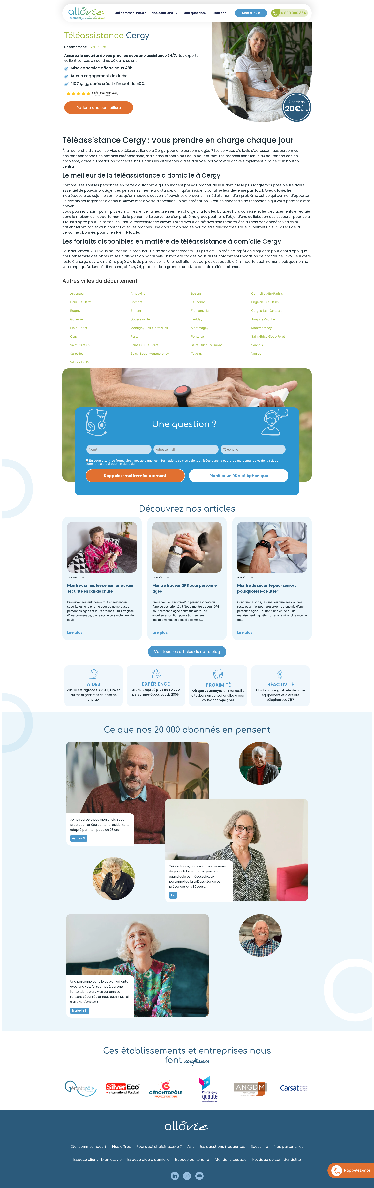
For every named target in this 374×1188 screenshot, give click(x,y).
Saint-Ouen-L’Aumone (206, 345)
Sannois (257, 345)
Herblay (196, 319)
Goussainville (140, 319)
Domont (136, 302)
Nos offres (121, 1147)
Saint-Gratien (80, 345)
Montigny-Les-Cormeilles (149, 328)
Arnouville (138, 293)
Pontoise (197, 336)
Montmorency (261, 328)
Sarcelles (76, 353)
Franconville (200, 311)
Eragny (75, 311)
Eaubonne (198, 302)
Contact (219, 13)
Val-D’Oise (98, 47)
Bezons (196, 293)
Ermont (136, 311)
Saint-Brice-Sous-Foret (268, 336)
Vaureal (256, 353)
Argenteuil (77, 293)
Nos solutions (162, 13)
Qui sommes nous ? (88, 1147)
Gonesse (76, 319)
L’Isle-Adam (78, 328)
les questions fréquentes (222, 1147)
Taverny (197, 353)
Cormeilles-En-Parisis (267, 293)
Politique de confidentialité (276, 1159)
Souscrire (259, 1147)
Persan (135, 336)
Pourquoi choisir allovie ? (159, 1147)
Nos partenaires (288, 1147)
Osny (74, 336)
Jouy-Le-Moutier (263, 319)
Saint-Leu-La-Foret (144, 345)
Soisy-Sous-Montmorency (150, 353)
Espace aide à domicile (148, 1159)
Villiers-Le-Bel (80, 362)
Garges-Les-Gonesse (266, 311)
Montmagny (199, 328)
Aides (93, 684)
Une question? (195, 13)
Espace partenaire (192, 1159)
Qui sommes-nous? (130, 13)
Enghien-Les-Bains (265, 302)
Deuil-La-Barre (81, 302)
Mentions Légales (231, 1159)
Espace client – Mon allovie (97, 1159)
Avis (191, 1147)
